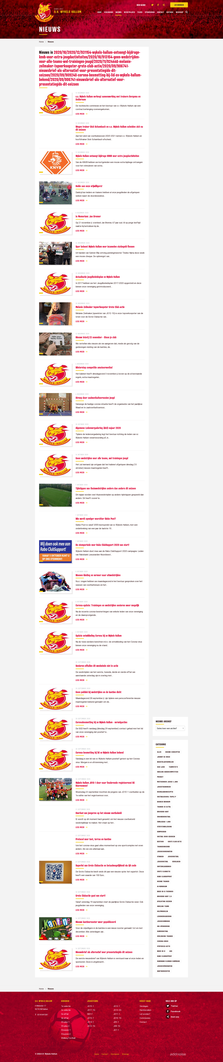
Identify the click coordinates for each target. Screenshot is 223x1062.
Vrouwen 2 (66, 1034)
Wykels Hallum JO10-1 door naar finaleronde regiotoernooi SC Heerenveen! (105, 784)
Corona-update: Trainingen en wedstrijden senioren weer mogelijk (107, 605)
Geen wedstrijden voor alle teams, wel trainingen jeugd (102, 458)
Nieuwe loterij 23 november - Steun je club (96, 337)
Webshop (179, 12)
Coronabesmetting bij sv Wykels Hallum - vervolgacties (101, 722)
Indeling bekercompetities (167, 772)
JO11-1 (116, 1014)
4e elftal (64, 1018)
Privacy (160, 777)
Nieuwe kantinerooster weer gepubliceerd (96, 922)
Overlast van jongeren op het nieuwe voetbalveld (99, 813)
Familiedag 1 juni (164, 822)
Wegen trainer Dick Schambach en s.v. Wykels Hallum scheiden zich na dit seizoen (109, 128)
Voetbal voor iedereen (166, 836)
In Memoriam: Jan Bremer (88, 216)
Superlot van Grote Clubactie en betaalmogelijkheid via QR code (106, 865)
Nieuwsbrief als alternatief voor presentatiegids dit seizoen (104, 952)
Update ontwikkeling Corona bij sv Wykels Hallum (99, 635)
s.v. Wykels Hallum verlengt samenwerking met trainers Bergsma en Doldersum (108, 98)
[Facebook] (158, 4)
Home (99, 12)
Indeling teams (163, 906)
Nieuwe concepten (172, 752)
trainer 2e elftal (164, 807)
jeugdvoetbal (162, 861)
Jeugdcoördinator (164, 966)
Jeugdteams (92, 1001)
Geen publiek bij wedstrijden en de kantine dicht (98, 692)
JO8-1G (116, 1026)
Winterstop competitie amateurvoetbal (94, 367)
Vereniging (108, 12)
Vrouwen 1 (66, 1030)
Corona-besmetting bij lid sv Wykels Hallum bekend (100, 752)
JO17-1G (91, 1010)
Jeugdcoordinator (164, 851)
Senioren (65, 1001)
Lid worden (179, 5)
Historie (169, 12)
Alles (159, 752)
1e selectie (66, 1006)
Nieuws (119, 12)
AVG (170, 951)
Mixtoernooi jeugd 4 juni (167, 782)
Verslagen (176, 861)
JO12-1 (116, 1006)
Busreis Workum (163, 802)
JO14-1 (90, 1022)
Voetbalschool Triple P (166, 797)
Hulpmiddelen (162, 911)
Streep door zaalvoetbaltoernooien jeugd (95, 397)
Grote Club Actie (175, 841)
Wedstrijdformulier (165, 762)
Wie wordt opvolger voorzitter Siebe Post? (96, 518)
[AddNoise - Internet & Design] (178, 1054)
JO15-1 (90, 1018)
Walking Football (68, 1038)
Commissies (145, 1018)
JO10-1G (117, 1018)
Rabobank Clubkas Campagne (168, 961)
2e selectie (66, 1010)
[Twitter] (152, 4)
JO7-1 (116, 1030)
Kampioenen (161, 831)
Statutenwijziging (164, 826)
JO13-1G (91, 1026)
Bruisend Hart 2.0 (164, 896)
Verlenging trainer (165, 936)
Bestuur (160, 841)
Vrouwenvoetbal (163, 817)
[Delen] (163, 4)
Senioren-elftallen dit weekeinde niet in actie (97, 665)
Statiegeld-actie (163, 946)
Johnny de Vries (163, 757)
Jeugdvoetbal (173, 856)
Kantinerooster (163, 971)
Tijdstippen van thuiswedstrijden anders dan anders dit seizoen (106, 488)
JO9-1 (116, 1022)
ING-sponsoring (163, 926)
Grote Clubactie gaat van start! (91, 895)
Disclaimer (115, 1054)
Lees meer (80, 114)
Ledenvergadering (164, 916)
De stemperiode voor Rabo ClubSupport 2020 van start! (102, 544)
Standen (160, 856)
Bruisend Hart (163, 811)
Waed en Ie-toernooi (165, 891)
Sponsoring (150, 12)
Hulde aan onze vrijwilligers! (89, 186)
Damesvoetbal (162, 931)
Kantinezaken (145, 1010)
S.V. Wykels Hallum (43, 1001)
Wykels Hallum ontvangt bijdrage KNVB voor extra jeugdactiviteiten (107, 156)
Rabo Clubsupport (164, 876)
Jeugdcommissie (163, 921)
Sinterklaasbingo (164, 866)
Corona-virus (162, 941)
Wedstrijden (129, 12)
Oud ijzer (161, 767)
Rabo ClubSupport (164, 956)
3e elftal (64, 1014)
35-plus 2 (65, 1026)
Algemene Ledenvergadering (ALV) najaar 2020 (98, 428)
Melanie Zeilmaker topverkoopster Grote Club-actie (100, 307)
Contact (160, 12)
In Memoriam (162, 886)
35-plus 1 (65, 1022)
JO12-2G (117, 1010)
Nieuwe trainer (163, 881)
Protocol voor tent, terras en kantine (93, 839)
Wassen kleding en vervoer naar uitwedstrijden (98, 575)
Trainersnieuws (163, 846)
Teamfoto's (173, 767)
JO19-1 (90, 1006)
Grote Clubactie (163, 871)
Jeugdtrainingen (164, 787)
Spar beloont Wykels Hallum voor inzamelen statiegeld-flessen (105, 246)
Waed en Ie (161, 951)
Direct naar (145, 1001)
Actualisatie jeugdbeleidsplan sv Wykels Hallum (98, 276)
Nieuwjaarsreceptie (165, 792)
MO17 (90, 1014)
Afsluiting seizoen (164, 901)
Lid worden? (145, 1014)
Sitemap (125, 1054)
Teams (139, 12)
